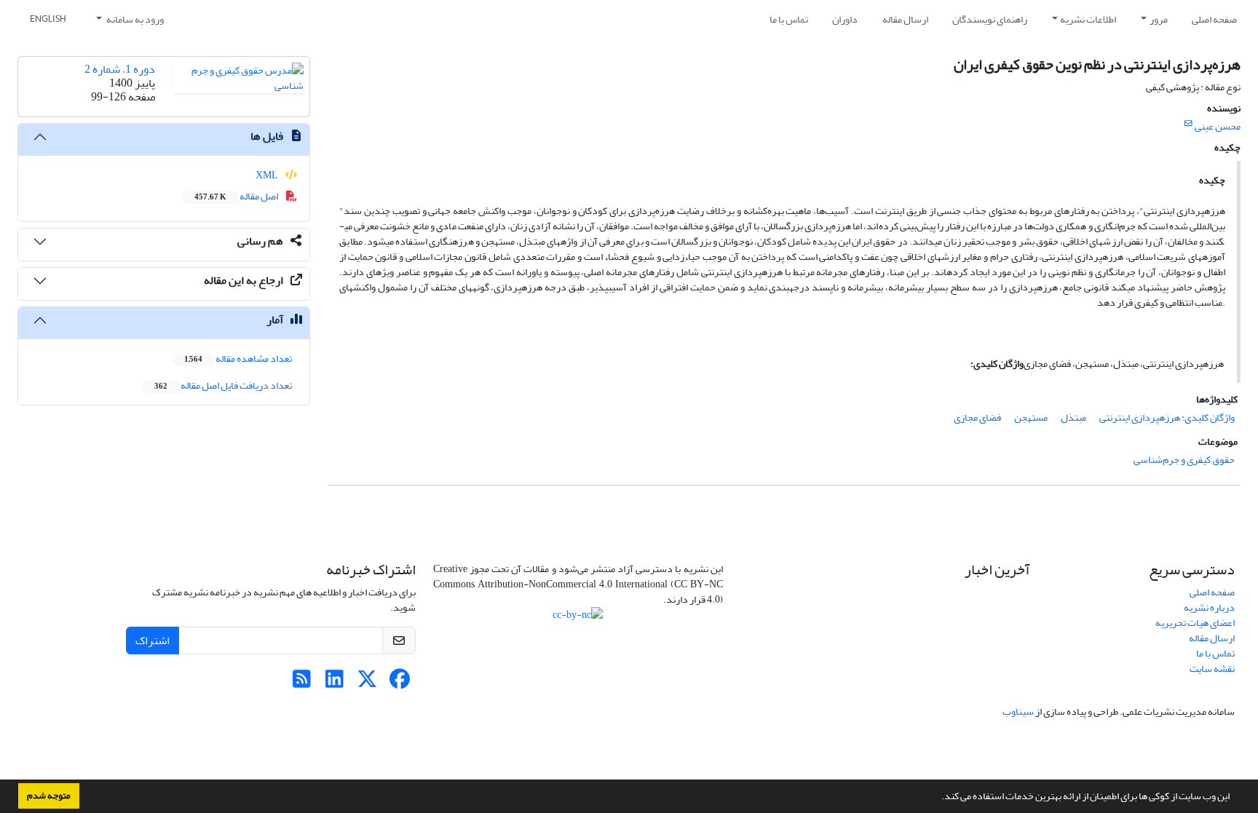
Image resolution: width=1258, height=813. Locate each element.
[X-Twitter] (367, 683)
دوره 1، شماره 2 (119, 69)
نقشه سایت (1212, 668)
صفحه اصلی (1214, 19)
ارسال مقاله (905, 19)
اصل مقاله (237, 196)
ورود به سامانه (134, 19)
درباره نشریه (1209, 607)
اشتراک (152, 640)
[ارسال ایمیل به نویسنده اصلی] (1188, 123)
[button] (937, 798)
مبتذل (1073, 417)
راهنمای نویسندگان (989, 19)
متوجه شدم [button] (49, 795)
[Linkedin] (334, 683)
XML (268, 175)
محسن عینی (1218, 126)
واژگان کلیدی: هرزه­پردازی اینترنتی (1167, 417)
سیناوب (1018, 711)
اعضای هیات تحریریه (1195, 622)
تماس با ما (789, 19)
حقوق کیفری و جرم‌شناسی (1184, 459)
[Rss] (301, 683)
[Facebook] (400, 683)
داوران (845, 19)
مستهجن (1031, 417)
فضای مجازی (977, 417)
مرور (1159, 19)
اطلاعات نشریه (1088, 19)
